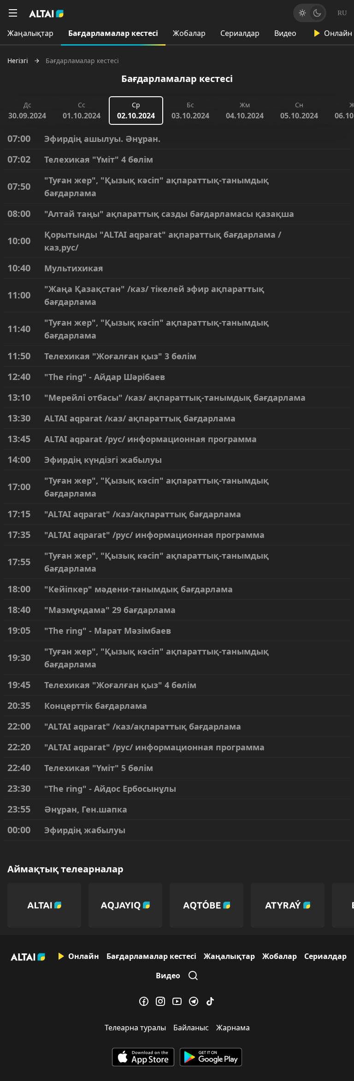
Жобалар (189, 33)
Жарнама (233, 1028)
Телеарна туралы (135, 1028)
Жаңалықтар (30, 33)
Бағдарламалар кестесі (113, 33)
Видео (285, 33)
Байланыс (191, 1028)
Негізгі (17, 61)
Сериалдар (240, 33)
